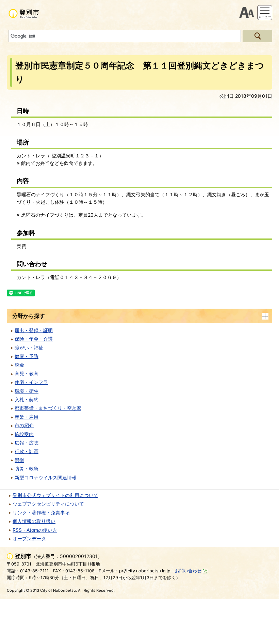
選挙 (19, 460)
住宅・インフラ (31, 382)
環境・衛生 (26, 391)
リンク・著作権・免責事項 (41, 512)
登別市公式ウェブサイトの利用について (55, 495)
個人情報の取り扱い (34, 521)
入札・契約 (26, 399)
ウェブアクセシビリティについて (48, 504)
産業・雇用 (26, 417)
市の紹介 (24, 425)
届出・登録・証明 (34, 330)
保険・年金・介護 (34, 339)
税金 (19, 365)
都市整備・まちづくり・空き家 (48, 408)
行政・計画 (26, 451)
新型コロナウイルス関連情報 (46, 477)
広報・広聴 (26, 443)
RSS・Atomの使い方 (35, 530)
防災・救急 (26, 468)
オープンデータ (29, 538)
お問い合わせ (188, 570)
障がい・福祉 (29, 348)
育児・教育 (26, 373)
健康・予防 (26, 356)
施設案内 (24, 434)
